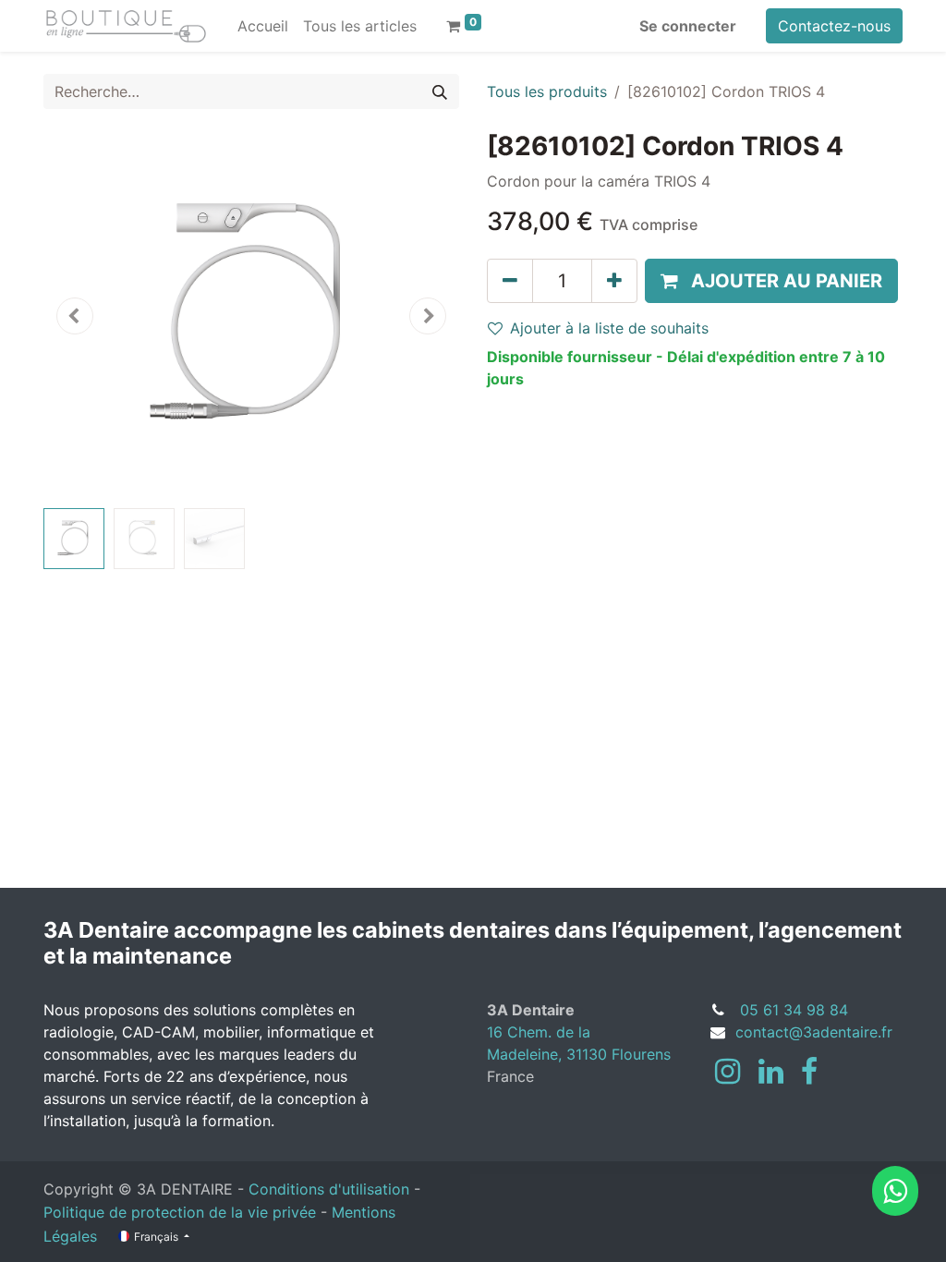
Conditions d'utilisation (329, 1189)
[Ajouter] (614, 281)
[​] (727, 1071)
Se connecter (687, 26)
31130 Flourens (618, 1054)
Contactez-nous (834, 26)
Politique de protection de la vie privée (179, 1212)
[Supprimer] (510, 281)
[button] (74, 316)
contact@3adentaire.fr (813, 1032)
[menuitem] (263, 25)
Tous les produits (547, 91)
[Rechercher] (439, 91)
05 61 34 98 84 (794, 1010)
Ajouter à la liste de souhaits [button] (609, 328)
